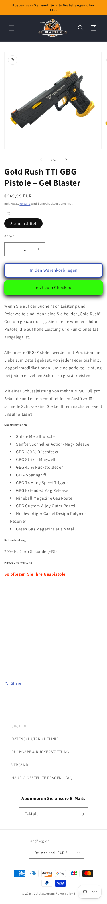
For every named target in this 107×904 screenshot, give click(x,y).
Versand (24, 203)
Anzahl (9, 236)
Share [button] (16, 683)
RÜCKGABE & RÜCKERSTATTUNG (40, 751)
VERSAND (19, 764)
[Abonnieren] (82, 814)
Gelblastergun (44, 893)
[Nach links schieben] (41, 159)
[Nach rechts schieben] (66, 159)
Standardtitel (23, 223)
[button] (11, 28)
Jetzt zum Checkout (53, 287)
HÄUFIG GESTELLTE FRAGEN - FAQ (41, 777)
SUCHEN (19, 726)
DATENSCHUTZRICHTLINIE (35, 738)
